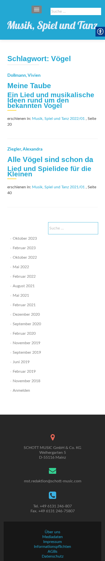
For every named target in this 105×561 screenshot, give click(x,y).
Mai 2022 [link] (21, 267)
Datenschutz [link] (52, 556)
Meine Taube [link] (29, 86)
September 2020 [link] (27, 324)
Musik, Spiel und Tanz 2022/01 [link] (58, 119)
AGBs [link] (52, 551)
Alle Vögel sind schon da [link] (50, 159)
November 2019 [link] (26, 343)
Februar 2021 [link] (24, 305)
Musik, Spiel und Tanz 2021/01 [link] (58, 187)
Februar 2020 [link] (24, 333)
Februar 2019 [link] (24, 371)
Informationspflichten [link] (52, 547)
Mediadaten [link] (52, 537)
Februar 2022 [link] (24, 276)
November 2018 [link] (26, 381)
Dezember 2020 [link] (26, 314)
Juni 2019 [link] (21, 362)
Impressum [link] (52, 542)
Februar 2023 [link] (24, 248)
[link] (52, 24)
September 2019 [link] (27, 352)
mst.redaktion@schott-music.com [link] (52, 481)
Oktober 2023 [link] (25, 238)
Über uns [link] (52, 532)
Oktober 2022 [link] (25, 257)
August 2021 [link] (24, 286)
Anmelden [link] (21, 390)
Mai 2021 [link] (21, 295)
